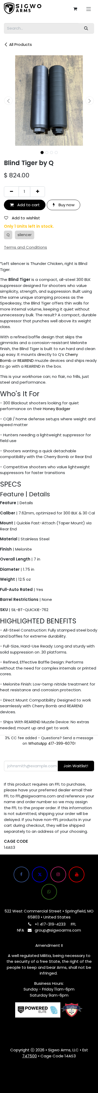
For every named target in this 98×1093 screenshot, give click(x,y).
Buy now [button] (65, 205)
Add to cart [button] (28, 205)
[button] (8, 100)
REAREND (26, 360)
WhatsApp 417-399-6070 (51, 743)
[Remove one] (11, 191)
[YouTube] (76, 874)
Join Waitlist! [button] (76, 766)
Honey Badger (56, 408)
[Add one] (37, 191)
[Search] (86, 28)
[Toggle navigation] (88, 8)
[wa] (49, 892)
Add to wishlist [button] (25, 218)
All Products (20, 44)
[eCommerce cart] (75, 9)
